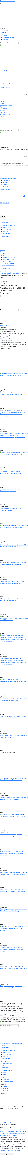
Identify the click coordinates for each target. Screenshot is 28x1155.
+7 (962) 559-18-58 (5, 1122)
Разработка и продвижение (8, 1135)
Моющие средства (8, 259)
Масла (4, 1074)
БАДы (4, 255)
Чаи (3, 1065)
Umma (4, 1072)
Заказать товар (4, 325)
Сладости (5, 1067)
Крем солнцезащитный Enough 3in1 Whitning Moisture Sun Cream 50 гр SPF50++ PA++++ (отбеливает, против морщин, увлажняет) (14, 435)
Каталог (3, 217)
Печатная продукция (8, 263)
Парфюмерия (4, 109)
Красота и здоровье (6, 105)
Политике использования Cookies (10, 1150)
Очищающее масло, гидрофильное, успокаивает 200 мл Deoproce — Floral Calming (11, 949)
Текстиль (2, 112)
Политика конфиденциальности (10, 1130)
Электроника (4, 110)
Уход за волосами (7, 1063)
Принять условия (6, 1154)
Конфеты (5, 1069)
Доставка (5, 34)
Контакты (5, 39)
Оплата (4, 36)
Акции (4, 32)
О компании (6, 1079)
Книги (2, 103)
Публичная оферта (19, 1133)
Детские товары (7, 1071)
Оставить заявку (5, 87)
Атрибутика (3, 107)
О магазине (6, 30)
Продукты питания (8, 265)
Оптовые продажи (8, 37)
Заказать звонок (5, 189)
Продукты (3, 101)
